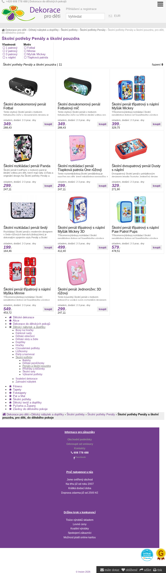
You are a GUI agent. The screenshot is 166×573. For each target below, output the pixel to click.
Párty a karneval (25, 354)
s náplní (11, 57)
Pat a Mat (18, 396)
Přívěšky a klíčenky (33, 368)
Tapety (16, 389)
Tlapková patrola (37, 57)
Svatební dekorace (27, 378)
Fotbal (31, 47)
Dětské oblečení (25, 336)
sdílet (147, 570)
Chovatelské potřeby (28, 348)
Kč (110, 15)
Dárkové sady (24, 333)
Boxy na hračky (25, 330)
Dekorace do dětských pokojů (31, 323)
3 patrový (12, 54)
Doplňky (20, 342)
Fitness (17, 386)
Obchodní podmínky (79, 439)
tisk (159, 570)
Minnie (31, 51)
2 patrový (12, 51)
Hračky (20, 345)
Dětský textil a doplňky (27, 402)
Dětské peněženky (33, 363)
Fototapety (19, 392)
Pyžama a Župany (24, 405)
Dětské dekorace (23, 317)
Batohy (26, 360)
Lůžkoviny (21, 351)
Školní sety (28, 371)
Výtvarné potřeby (32, 374)
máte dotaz (111, 570)
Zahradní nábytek (26, 381)
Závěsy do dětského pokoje (30, 409)
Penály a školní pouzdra (36, 365)
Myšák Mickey (36, 54)
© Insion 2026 (83, 571)
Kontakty (79, 448)
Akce (15, 320)
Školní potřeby (24, 357)
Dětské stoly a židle (27, 339)
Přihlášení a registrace (81, 9)
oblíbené (131, 570)
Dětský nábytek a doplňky (29, 327)
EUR (117, 15)
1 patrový (12, 47)
